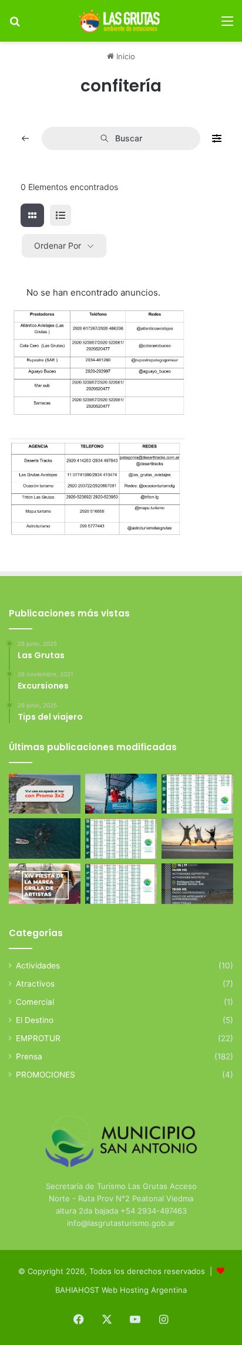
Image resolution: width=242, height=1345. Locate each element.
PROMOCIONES (45, 1074)
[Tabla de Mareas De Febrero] (121, 883)
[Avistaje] (44, 838)
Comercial (35, 1002)
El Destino (34, 1020)
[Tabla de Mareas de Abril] (121, 838)
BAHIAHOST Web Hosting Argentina (121, 1290)
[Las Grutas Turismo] (121, 20)
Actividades (38, 965)
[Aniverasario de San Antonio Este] (197, 883)
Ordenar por (57, 245)
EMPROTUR (38, 1038)
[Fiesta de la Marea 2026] (44, 883)
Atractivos (35, 983)
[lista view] (60, 215)
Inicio (124, 56)
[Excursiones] (197, 838)
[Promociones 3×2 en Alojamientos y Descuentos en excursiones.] (44, 794)
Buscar (128, 138)
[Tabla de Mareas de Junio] (197, 794)
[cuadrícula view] (32, 215)
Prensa (29, 1056)
